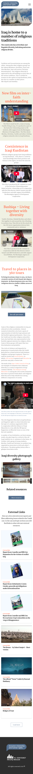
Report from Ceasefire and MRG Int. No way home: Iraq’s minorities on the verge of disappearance (16, 618)
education (26, 358)
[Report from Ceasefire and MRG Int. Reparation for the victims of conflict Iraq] (16, 538)
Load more (16, 725)
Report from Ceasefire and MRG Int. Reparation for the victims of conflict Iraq (16, 554)
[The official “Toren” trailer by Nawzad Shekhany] (16, 666)
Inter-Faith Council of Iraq (20, 364)
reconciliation (18, 356)
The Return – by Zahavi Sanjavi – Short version (16, 648)
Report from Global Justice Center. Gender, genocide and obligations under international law (15, 586)
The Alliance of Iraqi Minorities (13, 371)
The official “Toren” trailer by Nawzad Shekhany (16, 680)
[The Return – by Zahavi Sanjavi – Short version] (16, 634)
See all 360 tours (16, 314)
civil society (9, 358)
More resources (16, 498)
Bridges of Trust (8, 711)
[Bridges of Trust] (16, 697)
